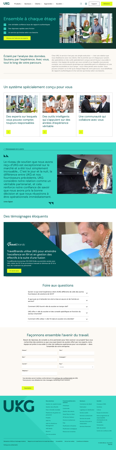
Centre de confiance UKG (104, 431)
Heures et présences (69, 420)
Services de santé (85, 418)
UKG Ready (49, 428)
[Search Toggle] (81, 4)
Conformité (66, 408)
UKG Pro (48, 420)
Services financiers (85, 426)
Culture (99, 410)
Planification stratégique (70, 429)
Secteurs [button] (27, 4)
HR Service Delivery (68, 417)
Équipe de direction (102, 413)
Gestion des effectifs (52, 407)
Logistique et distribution (87, 410)
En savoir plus (14, 271)
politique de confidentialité (63, 378)
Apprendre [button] (48, 4)
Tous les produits (51, 434)
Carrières (99, 407)
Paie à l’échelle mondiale (53, 410)
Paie (64, 423)
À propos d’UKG (101, 404)
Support (94, 4)
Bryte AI (48, 431)
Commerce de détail (86, 404)
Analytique (66, 405)
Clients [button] (37, 4)
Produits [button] (17, 4)
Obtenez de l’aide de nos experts (17, 38)
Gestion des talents (68, 411)
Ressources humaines (69, 431)
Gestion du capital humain (53, 404)
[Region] (86, 4)
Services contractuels (86, 415)
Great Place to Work (69, 414)
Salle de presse (101, 428)
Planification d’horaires (69, 426)
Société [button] (59, 4)
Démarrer (106, 4)
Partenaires (100, 425)
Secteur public (84, 413)
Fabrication (83, 407)
